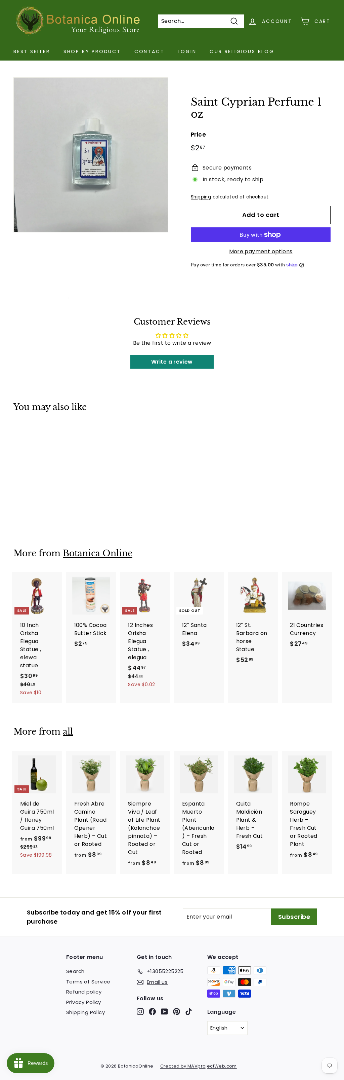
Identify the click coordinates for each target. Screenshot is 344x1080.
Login (187, 51)
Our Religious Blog (242, 51)
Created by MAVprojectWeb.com (198, 1066)
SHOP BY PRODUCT (92, 51)
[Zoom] (91, 155)
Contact (149, 51)
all (68, 732)
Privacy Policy (83, 1002)
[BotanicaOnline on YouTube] (164, 1011)
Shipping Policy (85, 1012)
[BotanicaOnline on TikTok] (188, 1011)
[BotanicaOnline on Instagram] (140, 1011)
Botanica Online (97, 553)
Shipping (201, 197)
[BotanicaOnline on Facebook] (152, 1011)
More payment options (261, 251)
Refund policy (83, 991)
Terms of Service (88, 981)
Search (75, 971)
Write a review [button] (172, 362)
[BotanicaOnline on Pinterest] (176, 1011)
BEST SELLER (31, 51)
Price (198, 135)
